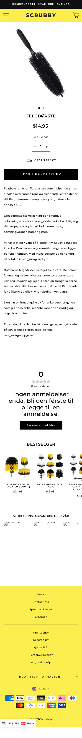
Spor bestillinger (41, 609)
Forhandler (41, 617)
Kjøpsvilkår (41, 647)
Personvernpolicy (41, 654)
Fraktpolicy (41, 632)
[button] (18, 723)
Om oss (41, 594)
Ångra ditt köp (41, 662)
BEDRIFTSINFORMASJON (40, 677)
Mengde (40, 137)
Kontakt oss (41, 602)
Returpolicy (41, 639)
